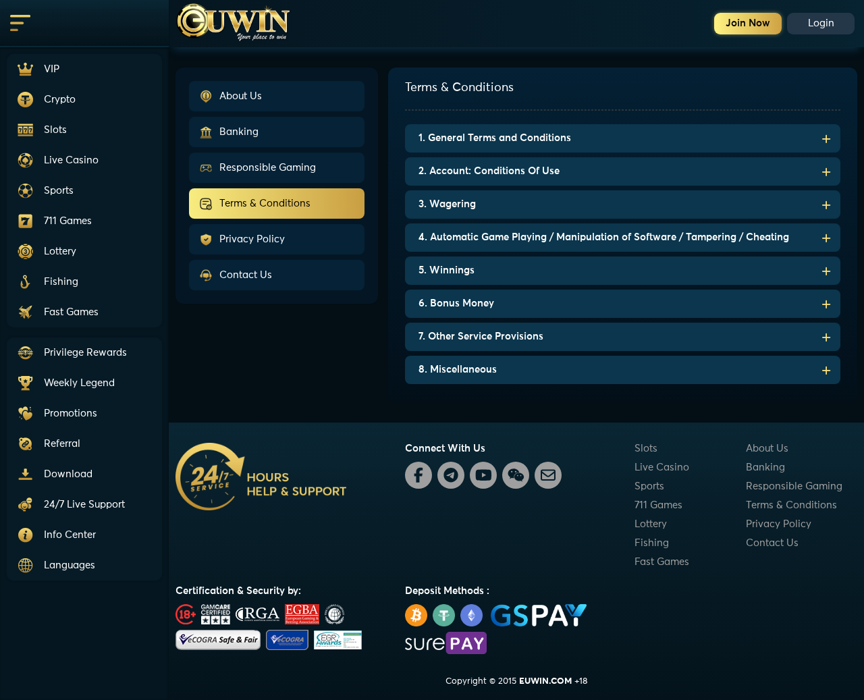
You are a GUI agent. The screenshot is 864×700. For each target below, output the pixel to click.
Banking (239, 132)
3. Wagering (447, 204)
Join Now (748, 23)
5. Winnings (446, 270)
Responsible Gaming (267, 168)
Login (821, 23)
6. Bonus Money (456, 303)
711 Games (658, 505)
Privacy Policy (252, 239)
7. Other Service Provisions (480, 336)
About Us (240, 96)
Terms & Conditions (264, 203)
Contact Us (245, 275)
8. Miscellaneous (457, 370)
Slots (645, 448)
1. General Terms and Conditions (494, 138)
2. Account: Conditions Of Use (489, 171)
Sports (649, 486)
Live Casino (661, 467)
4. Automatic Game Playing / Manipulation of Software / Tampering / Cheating (603, 237)
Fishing (651, 543)
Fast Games (661, 562)
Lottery (650, 524)
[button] (84, 504)
